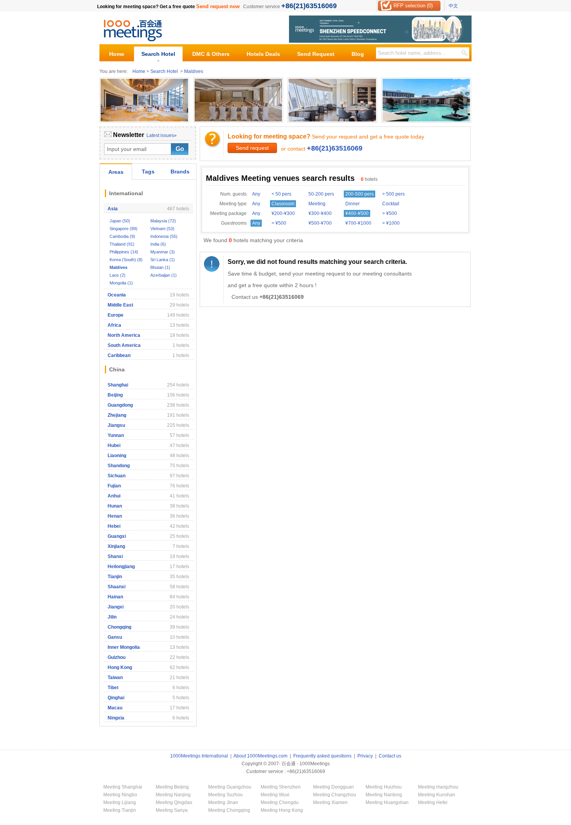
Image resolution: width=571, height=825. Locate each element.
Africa (114, 325)
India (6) (158, 244)
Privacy (365, 756)
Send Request (315, 54)
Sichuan (116, 475)
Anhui (114, 496)
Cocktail (390, 203)
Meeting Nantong (384, 794)
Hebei (114, 526)
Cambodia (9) (122, 236)
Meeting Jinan (223, 802)
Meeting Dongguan (333, 787)
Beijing (115, 395)
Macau (115, 708)
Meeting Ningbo (120, 794)
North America (124, 335)
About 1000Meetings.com (260, 756)
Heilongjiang (121, 566)
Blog (358, 54)
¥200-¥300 (283, 213)
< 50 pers (281, 194)
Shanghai (118, 385)
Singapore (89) (124, 228)
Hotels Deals (263, 54)
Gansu (115, 637)
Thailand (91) (122, 244)
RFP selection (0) (413, 6)
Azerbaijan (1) (163, 275)
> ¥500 (389, 213)
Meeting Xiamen (330, 802)
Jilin (112, 617)
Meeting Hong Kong (282, 810)
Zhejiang (117, 415)
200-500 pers (359, 194)
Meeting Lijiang (119, 802)
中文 (453, 6)
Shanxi (115, 556)
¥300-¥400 (320, 213)
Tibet (113, 687)
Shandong (119, 465)
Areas (116, 172)
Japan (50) (120, 220)
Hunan (115, 506)
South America (124, 345)
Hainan (115, 597)
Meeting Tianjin (119, 810)
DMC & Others (211, 54)
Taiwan (115, 677)
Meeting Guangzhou (229, 787)
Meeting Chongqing (229, 810)
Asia (113, 208)
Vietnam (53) (162, 228)
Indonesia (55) (164, 236)
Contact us (390, 756)
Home (116, 54)
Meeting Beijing (172, 787)
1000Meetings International (199, 756)
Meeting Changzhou (334, 794)
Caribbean (119, 355)
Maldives (193, 71)
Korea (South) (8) (126, 259)
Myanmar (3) (162, 252)
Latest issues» (161, 135)
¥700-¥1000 (358, 223)
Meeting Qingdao (174, 802)
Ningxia (116, 718)
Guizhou (116, 657)
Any (256, 194)
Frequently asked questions (322, 756)
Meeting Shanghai (122, 787)
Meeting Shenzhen (281, 787)
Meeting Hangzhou (438, 787)
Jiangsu (116, 425)
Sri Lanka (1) (162, 259)
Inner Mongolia (124, 647)
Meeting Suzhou (225, 794)
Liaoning (117, 455)
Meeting (317, 203)
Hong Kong (120, 667)
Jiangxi (116, 607)
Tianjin (115, 576)
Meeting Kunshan (436, 794)
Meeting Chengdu (280, 802)
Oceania (117, 295)
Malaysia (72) (163, 220)
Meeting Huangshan (387, 802)
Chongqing (119, 627)
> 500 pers (393, 194)
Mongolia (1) (121, 283)
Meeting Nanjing (173, 794)
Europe (116, 315)
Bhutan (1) (160, 267)
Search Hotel (158, 54)
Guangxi (117, 536)
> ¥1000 (391, 223)
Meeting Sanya (172, 810)
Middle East (120, 305)
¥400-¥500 (357, 213)
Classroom (283, 203)
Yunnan (116, 435)
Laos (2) (117, 275)
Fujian (114, 486)
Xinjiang (116, 546)
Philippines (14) (124, 252)
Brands (180, 171)
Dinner (352, 203)
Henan (115, 516)
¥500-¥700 (320, 223)
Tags (148, 171)
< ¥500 (279, 223)
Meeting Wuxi (275, 794)
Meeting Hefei (432, 802)
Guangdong (120, 405)
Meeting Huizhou (384, 787)
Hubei (114, 445)
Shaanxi (116, 586)
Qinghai (116, 697)
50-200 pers (321, 194)
